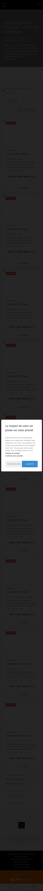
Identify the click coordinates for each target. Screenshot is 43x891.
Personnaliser (14, 464)
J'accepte (29, 464)
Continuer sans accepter (14, 455)
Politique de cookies (12, 453)
